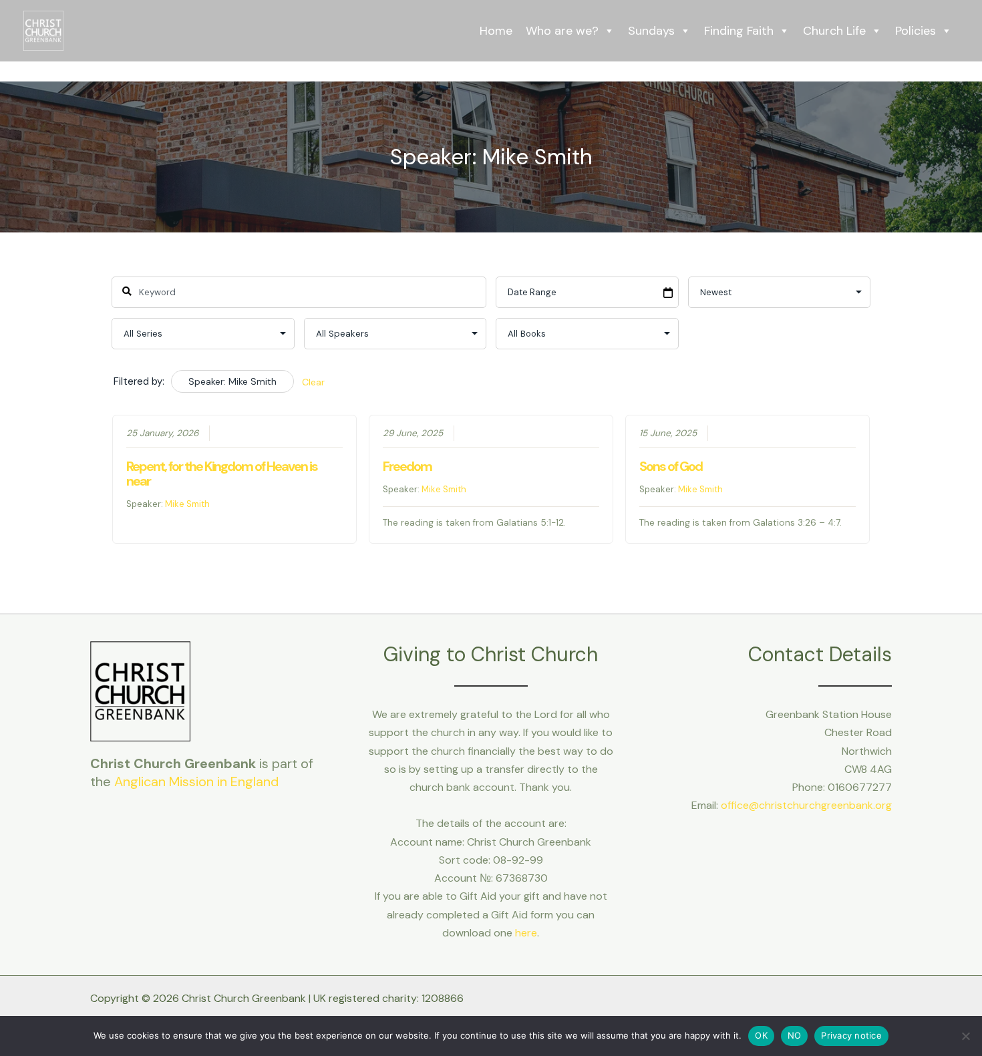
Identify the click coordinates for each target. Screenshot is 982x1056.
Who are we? (562, 31)
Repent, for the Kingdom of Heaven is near (221, 474)
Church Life (834, 31)
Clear (313, 382)
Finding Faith (739, 31)
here (526, 933)
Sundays (651, 31)
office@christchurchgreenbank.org (806, 805)
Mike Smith (187, 504)
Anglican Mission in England (196, 781)
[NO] (965, 1036)
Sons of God (670, 466)
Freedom (407, 466)
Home (496, 31)
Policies (915, 31)
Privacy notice (851, 1035)
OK (761, 1035)
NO (795, 1035)
